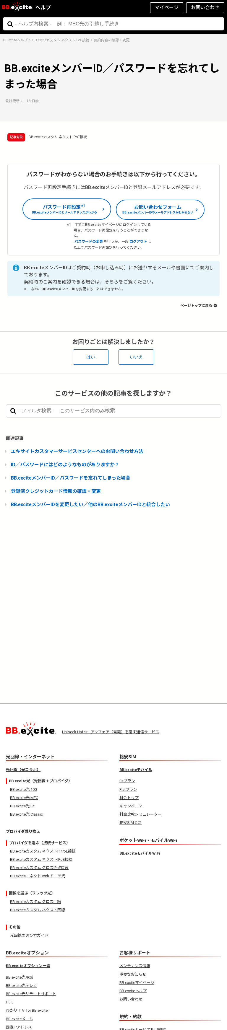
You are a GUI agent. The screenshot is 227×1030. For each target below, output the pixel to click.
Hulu (10, 1002)
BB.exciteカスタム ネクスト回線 (37, 910)
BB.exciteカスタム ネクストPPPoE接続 (43, 851)
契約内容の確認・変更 (111, 40)
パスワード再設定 (64, 208)
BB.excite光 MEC (24, 798)
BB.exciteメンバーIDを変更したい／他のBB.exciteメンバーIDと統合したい (90, 504)
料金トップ (129, 798)
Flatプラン (128, 789)
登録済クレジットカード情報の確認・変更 (56, 491)
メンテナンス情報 (134, 966)
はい (90, 356)
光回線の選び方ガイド (29, 935)
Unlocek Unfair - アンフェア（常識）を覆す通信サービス (110, 732)
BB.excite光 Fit (22, 806)
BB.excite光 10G (23, 789)
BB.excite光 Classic (26, 814)
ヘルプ (43, 7)
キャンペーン (130, 806)
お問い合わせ (205, 7)
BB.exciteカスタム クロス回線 (35, 901)
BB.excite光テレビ (21, 985)
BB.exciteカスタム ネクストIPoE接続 (60, 40)
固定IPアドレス (19, 1027)
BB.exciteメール (19, 1019)
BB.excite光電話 (19, 977)
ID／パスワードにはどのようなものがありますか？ (65, 464)
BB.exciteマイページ (136, 982)
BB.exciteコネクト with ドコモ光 (37, 876)
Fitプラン (127, 781)
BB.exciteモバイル (135, 769)
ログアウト (138, 241)
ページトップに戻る (196, 306)
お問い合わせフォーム (157, 209)
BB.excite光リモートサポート (31, 994)
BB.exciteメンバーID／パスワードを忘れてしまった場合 (70, 478)
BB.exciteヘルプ (15, 40)
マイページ (167, 7)
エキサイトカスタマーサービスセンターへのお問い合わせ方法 (77, 451)
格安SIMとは (130, 822)
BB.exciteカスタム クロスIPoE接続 (39, 868)
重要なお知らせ (132, 974)
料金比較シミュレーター (140, 814)
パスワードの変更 (88, 241)
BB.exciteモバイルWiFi (139, 853)
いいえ (136, 356)
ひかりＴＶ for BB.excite (27, 1010)
